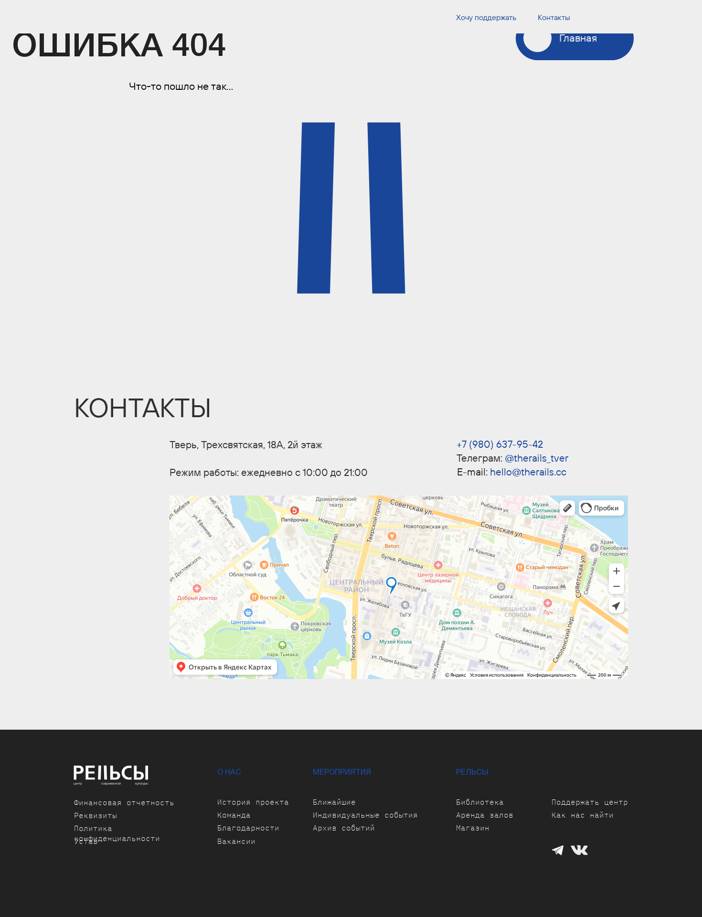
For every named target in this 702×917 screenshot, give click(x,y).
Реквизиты (95, 815)
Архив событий (344, 827)
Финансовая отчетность (124, 802)
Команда (234, 815)
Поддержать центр (590, 802)
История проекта (253, 802)
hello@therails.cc (528, 471)
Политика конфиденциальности (117, 833)
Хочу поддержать (486, 17)
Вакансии (236, 841)
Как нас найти (583, 815)
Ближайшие (334, 802)
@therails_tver (536, 458)
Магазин (472, 827)
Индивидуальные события (365, 815)
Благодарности (248, 827)
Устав (86, 841)
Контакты (554, 17)
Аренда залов (484, 815)
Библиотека (480, 802)
